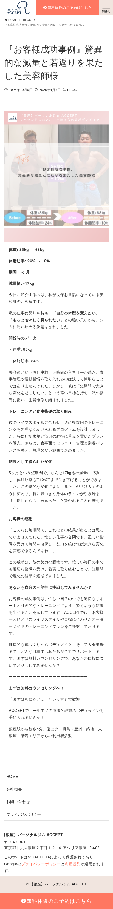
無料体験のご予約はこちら (70, 7)
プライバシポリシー (24, 814)
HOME (12, 776)
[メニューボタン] (106, 7)
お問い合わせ (18, 801)
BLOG (71, 89)
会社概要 (14, 789)
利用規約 (73, 863)
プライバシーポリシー (41, 863)
